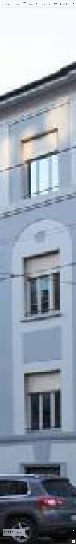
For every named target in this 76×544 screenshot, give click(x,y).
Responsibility (46, 4)
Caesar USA (55, 4)
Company (8, 4)
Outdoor (31, 4)
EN (69, 4)
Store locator (38, 4)
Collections (17, 4)
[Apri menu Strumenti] (60, 4)
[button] (73, 530)
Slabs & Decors (25, 4)
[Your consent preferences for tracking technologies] (73, 541)
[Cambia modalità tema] (64, 4)
